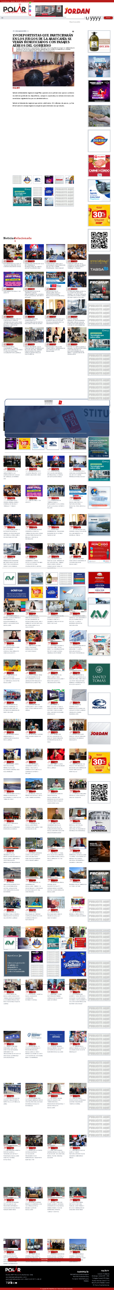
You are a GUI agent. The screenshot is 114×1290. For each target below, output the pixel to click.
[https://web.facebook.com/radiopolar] (30, 6)
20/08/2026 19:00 (11, 821)
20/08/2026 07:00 (11, 992)
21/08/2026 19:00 (32, 317)
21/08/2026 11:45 (55, 643)
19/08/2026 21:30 (55, 1096)
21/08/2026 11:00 (34, 673)
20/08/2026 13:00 (77, 880)
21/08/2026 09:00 (34, 703)
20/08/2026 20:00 (77, 791)
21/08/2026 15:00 (32, 344)
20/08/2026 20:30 (55, 791)
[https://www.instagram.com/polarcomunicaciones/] (30, 12)
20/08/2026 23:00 (77, 762)
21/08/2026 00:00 (55, 762)
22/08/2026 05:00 (32, 261)
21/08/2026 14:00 (75, 344)
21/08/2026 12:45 (77, 614)
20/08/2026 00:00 (77, 1044)
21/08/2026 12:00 (34, 643)
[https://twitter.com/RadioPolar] (30, 8)
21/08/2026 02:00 (11, 762)
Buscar (108, 17)
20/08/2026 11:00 (77, 910)
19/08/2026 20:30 (11, 1148)
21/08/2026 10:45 (55, 673)
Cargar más (44, 1259)
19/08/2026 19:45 (55, 1148)
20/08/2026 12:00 (55, 910)
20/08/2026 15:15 (77, 851)
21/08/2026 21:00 (75, 289)
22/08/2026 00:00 (11, 289)
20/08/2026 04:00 (77, 992)
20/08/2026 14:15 (55, 880)
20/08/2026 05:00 (55, 992)
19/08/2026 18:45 (55, 1200)
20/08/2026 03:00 (11, 1044)
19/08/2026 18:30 (77, 1200)
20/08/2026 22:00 (11, 791)
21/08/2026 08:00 (55, 703)
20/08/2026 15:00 (11, 880)
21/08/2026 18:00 (54, 317)
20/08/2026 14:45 (34, 880)
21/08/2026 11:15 (11, 673)
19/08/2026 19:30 (77, 1148)
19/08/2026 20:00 (34, 1148)
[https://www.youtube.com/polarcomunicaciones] (30, 14)
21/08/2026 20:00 (11, 317)
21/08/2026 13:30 (34, 614)
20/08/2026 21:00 (34, 791)
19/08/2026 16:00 (77, 1252)
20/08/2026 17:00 (55, 821)
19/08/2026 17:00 (55, 1252)
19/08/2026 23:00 (11, 1096)
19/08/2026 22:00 (34, 1096)
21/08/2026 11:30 (77, 643)
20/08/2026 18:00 (34, 821)
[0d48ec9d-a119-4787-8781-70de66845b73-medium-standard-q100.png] (15, 13)
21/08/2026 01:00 (34, 762)
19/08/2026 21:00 (77, 1096)
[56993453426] (30, 4)
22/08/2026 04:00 (54, 261)
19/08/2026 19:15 (11, 1200)
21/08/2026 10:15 (77, 673)
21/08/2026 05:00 (34, 732)
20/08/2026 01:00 (55, 1044)
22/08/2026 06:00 (11, 261)
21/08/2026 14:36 (54, 344)
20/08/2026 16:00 (34, 851)
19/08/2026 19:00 (34, 1200)
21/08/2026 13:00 (55, 614)
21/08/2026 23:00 (32, 289)
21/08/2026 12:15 (11, 643)
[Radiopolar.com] (2, 17)
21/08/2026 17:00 (75, 317)
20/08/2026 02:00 (34, 1044)
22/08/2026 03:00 (75, 261)
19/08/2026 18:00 (34, 1252)
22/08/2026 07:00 (12, 469)
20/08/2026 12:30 (34, 910)
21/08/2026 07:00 (77, 703)
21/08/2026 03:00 (77, 732)
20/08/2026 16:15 (11, 851)
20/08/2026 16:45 (77, 821)
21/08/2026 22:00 (54, 289)
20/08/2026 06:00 (34, 992)
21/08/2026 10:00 (11, 703)
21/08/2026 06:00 (11, 732)
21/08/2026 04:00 (55, 732)
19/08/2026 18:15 (11, 1252)
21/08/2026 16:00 (11, 344)
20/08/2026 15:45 (55, 851)
